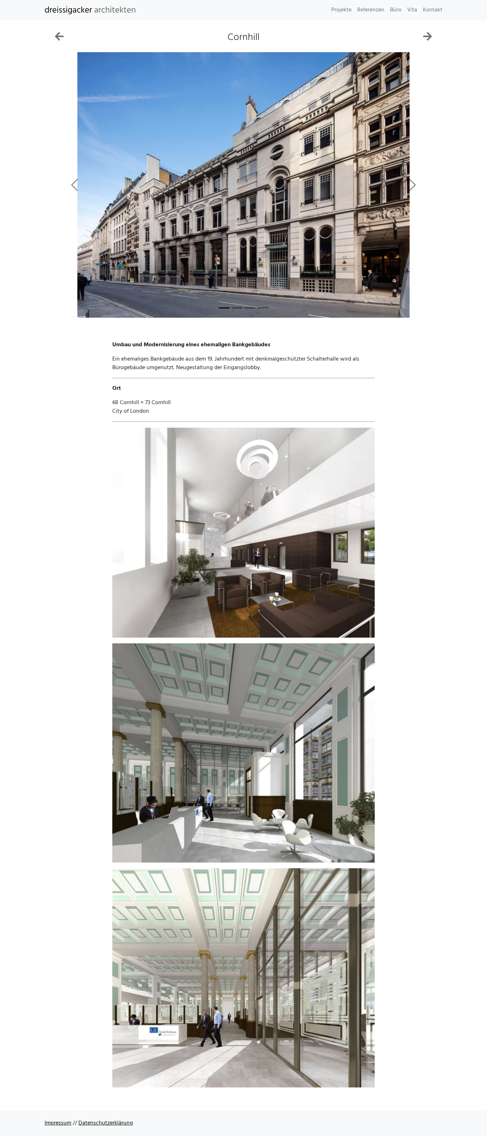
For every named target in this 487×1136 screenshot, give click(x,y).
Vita (412, 10)
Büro (395, 10)
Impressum (58, 1123)
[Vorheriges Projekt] (59, 38)
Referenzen (370, 10)
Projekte (341, 10)
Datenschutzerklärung (105, 1123)
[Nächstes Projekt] (427, 38)
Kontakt (432, 10)
